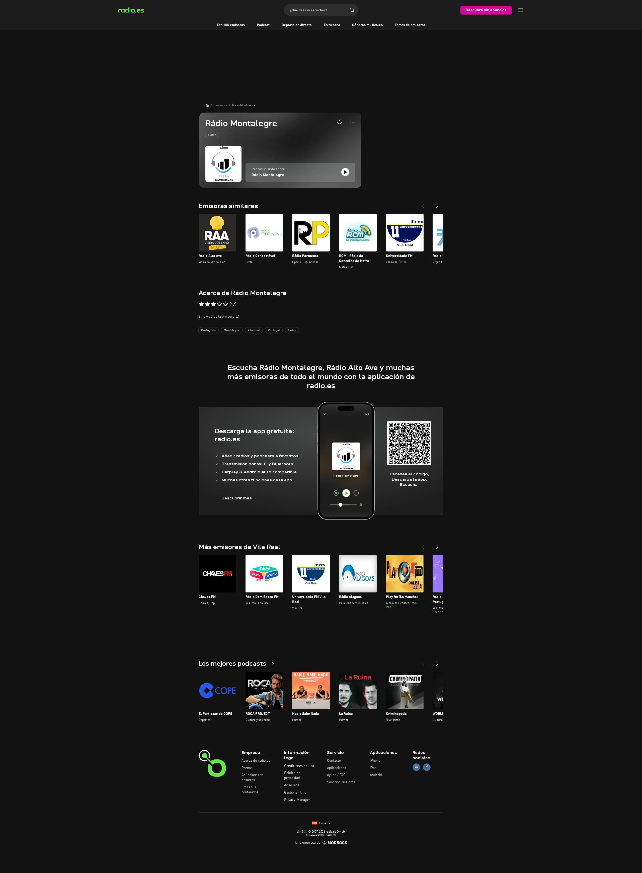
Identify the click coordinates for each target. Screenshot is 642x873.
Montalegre (232, 330)
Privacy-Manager (297, 800)
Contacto (334, 760)
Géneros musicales (367, 25)
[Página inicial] (207, 105)
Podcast (263, 25)
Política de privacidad (292, 775)
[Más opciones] (352, 122)
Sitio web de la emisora (216, 316)
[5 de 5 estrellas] (225, 304)
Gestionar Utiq (295, 792)
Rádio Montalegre (268, 175)
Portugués (208, 330)
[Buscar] (352, 10)
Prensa (247, 768)
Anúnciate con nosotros (252, 777)
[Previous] (423, 204)
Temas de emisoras (410, 25)
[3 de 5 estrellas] (213, 304)
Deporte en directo (297, 25)
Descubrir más (236, 498)
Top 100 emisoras (231, 25)
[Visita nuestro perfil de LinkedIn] (416, 767)
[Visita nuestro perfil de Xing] (427, 767)
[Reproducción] (345, 172)
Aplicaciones (336, 768)
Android (376, 775)
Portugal (274, 330)
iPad (373, 768)
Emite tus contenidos (250, 789)
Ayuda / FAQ (336, 775)
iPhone (375, 760)
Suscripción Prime (341, 782)
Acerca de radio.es (256, 760)
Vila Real (254, 330)
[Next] (437, 204)
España (324, 823)
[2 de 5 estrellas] (207, 304)
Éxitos (212, 135)
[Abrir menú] (521, 10)
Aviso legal (292, 785)
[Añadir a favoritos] (340, 122)
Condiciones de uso (299, 766)
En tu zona (332, 25)
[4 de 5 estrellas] (219, 304)
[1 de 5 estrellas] (201, 304)
